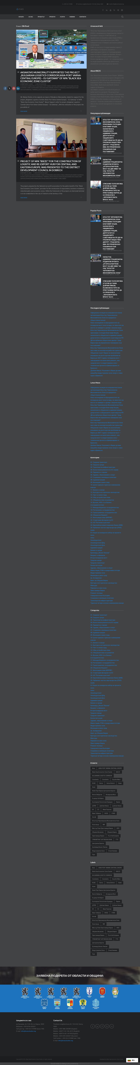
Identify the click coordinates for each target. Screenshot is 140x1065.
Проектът (41, 17)
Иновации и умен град (98, 575)
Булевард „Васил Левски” (100, 553)
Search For (122, 16)
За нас (30, 17)
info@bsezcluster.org (28, 1031)
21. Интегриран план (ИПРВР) (101, 517)
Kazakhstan (60, 176)
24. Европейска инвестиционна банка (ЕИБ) (106, 525)
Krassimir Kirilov (70, 176)
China (62, 175)
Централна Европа (98, 843)
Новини (72, 17)
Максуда (93, 585)
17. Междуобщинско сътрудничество (104, 507)
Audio (92, 530)
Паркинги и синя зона (98, 588)
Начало (21, 17)
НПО (118, 828)
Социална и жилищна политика (102, 598)
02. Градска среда (97, 465)
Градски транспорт (97, 563)
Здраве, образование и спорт (101, 568)
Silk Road (41, 89)
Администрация (96, 548)
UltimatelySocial (84, 1064)
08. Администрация (97, 480)
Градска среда (96, 560)
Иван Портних (107, 809)
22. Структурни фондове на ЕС (101, 520)
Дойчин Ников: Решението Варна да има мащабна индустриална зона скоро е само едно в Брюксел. (106, 373)
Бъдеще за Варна (98, 798)
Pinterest (102, 1026)
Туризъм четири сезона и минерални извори (107, 603)
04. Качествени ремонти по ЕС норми (104, 470)
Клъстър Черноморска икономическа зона (105, 821)
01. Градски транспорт (98, 462)
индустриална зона (98, 851)
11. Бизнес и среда (97, 490)
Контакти (83, 17)
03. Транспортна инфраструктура (102, 467)
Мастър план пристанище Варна (102, 828)
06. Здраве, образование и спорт (102, 475)
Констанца (95, 824)
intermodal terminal (31, 89)
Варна (118, 802)
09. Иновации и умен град (99, 482)
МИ (104, 824)
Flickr (112, 1026)
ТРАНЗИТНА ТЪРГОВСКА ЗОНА (102, 839)
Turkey (64, 178)
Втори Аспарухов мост (98, 558)
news (92, 535)
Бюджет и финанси (97, 555)
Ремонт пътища (96, 593)
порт (93, 854)
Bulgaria (43, 87)
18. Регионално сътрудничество (102, 510)
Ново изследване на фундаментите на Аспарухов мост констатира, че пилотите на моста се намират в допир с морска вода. (107, 325)
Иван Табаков (96, 813)
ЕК (93, 809)
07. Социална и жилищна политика (103, 477)
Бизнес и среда (96, 550)
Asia (38, 86)
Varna (101, 783)
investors (53, 176)
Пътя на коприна (113, 836)
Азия (120, 783)
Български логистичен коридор (102, 802)
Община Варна (112, 832)
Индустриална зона (97, 573)
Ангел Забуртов (97, 794)
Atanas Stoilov (67, 86)
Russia (28, 178)
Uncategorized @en (41, 173)
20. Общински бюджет (99, 515)
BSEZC (38, 87)
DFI (71, 175)
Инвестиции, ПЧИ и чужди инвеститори (105, 570)
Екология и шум (96, 565)
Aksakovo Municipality (29, 86)
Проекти (52, 17)
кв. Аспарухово (96, 578)
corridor (67, 175)
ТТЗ (117, 839)
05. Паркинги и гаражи (98, 472)
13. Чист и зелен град (98, 495)
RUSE (94, 783)
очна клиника (112, 851)
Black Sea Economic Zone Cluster (39, 175)
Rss (107, 1026)
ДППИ (94, 806)
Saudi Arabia (34, 178)
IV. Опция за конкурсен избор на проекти (105, 533)
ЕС (98, 809)
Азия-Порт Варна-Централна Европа (103, 791)
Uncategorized (41, 84)
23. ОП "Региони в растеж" (100, 522)
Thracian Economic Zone (53, 89)
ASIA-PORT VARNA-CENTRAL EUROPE (51, 86)
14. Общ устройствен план (100, 497)
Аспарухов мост (111, 794)
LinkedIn (97, 1026)
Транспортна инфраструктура (101, 601)
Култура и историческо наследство (103, 583)
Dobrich (75, 175)
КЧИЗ (21, 9)
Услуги (62, 17)
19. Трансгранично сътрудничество (103, 512)
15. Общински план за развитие (102, 500)
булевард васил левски (99, 847)
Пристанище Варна (97, 590)
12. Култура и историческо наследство (105, 492)
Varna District (111, 783)
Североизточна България (100, 595)
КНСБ (106, 813)
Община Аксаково (98, 832)
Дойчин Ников (104, 806)
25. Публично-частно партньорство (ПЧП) (105, 528)
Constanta (69, 87)
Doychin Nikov (30, 176)
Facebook (92, 1026)
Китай (94, 817)
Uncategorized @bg (97, 543)
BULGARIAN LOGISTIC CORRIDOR (55, 87)
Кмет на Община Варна (99, 580)
